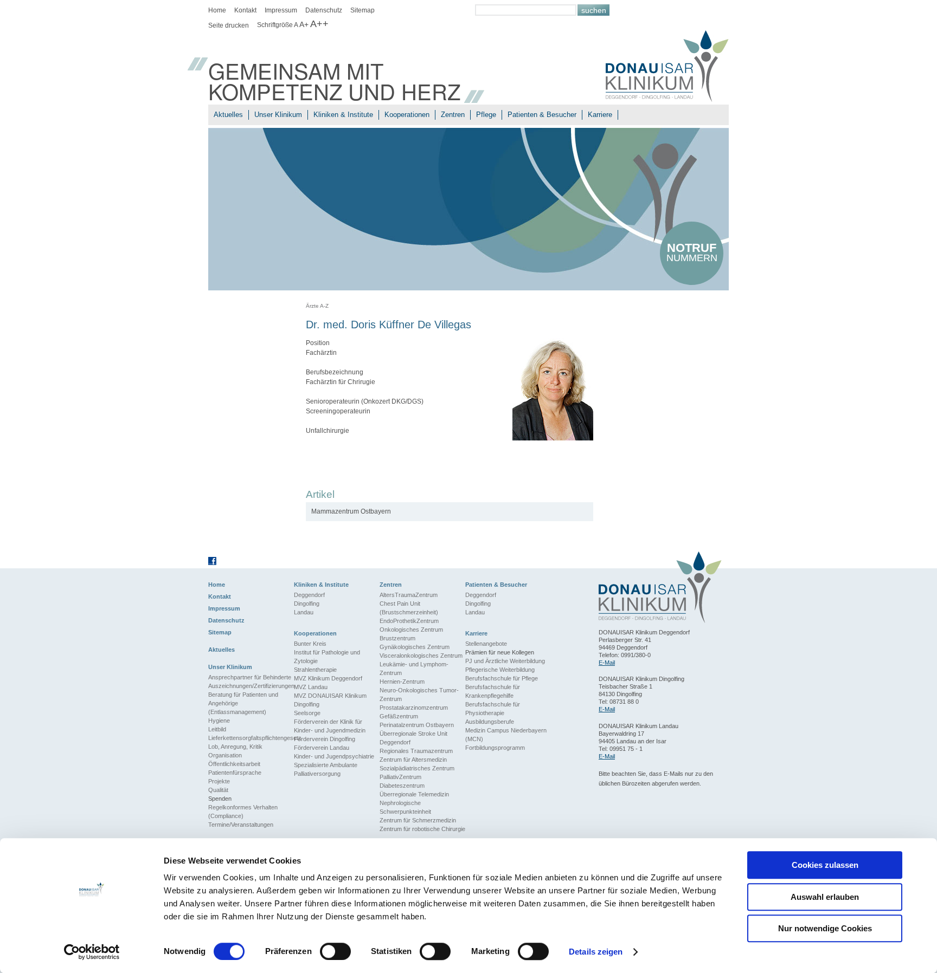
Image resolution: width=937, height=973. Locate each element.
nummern (691, 252)
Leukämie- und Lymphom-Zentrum (414, 668)
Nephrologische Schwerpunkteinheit (405, 807)
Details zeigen (595, 951)
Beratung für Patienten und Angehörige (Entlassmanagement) (243, 703)
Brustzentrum (397, 638)
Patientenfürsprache (234, 772)
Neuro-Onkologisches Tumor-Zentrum (419, 694)
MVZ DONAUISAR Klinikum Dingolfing (330, 700)
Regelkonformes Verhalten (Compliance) (243, 811)
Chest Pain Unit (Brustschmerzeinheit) (409, 607)
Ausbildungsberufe (489, 721)
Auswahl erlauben (825, 896)
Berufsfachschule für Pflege (501, 678)
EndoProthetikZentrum (409, 621)
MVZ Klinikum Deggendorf (328, 678)
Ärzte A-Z (317, 306)
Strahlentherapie (315, 669)
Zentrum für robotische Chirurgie (422, 829)
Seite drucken (228, 25)
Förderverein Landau (321, 747)
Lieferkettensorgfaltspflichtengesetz (251, 738)
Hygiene (219, 720)
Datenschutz (323, 10)
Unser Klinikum (278, 115)
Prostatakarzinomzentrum (414, 707)
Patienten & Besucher (542, 115)
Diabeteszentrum (402, 785)
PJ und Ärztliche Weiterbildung (505, 661)
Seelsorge (307, 713)
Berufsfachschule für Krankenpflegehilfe (492, 691)
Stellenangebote (486, 643)
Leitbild (217, 729)
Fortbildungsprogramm (495, 747)
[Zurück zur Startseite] (667, 67)
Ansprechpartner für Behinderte (249, 677)
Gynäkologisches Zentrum (415, 647)
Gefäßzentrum (399, 716)
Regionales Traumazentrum (416, 751)
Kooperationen (406, 115)
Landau (303, 612)
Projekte (219, 781)
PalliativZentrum (400, 777)
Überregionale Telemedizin (414, 794)
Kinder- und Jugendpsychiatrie (334, 756)
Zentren (453, 115)
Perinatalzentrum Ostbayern (417, 725)
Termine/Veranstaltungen (240, 824)
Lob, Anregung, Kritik (235, 746)
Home (217, 10)
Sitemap (362, 10)
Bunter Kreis (310, 643)
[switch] (335, 951)
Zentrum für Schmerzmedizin (418, 820)
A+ (304, 24)
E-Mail (607, 662)
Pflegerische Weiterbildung (500, 669)
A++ (319, 23)
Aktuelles (228, 115)
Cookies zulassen (825, 865)
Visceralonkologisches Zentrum (421, 655)
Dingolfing (306, 603)
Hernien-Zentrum (402, 681)
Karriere (600, 115)
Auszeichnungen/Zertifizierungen (251, 686)
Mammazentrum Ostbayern (351, 511)
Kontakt (245, 10)
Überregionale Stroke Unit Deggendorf (413, 737)
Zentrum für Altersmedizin (413, 759)
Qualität (218, 790)
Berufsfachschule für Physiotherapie (492, 708)
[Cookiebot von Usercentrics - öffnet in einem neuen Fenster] (91, 952)
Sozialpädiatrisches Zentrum (417, 768)
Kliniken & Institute (343, 115)
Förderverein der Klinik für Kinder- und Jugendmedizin (329, 726)
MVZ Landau (311, 687)
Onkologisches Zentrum (411, 629)
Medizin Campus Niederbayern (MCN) (506, 734)
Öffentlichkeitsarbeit (234, 764)
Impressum (281, 10)
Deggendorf (309, 595)
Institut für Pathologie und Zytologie (327, 656)
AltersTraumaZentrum (409, 595)
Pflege (486, 115)
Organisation (225, 755)
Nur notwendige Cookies (825, 928)
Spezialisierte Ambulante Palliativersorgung (325, 769)
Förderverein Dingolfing (324, 739)
